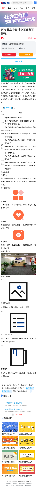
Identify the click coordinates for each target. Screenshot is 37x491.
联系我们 (14, 482)
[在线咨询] (2, 38)
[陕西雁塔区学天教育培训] (5, 2)
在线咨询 (27, 54)
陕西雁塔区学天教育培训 (16, 44)
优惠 (21, 8)
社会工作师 (8, 108)
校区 (27, 8)
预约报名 (10, 54)
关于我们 (9, 482)
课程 (9, 8)
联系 (33, 8)
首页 (3, 8)
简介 (15, 8)
